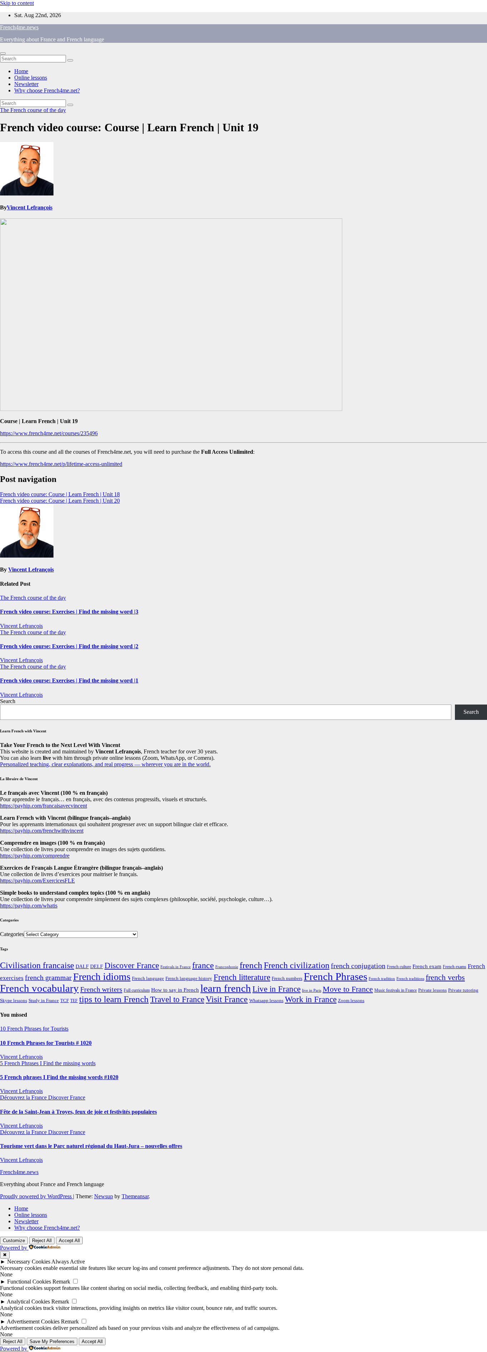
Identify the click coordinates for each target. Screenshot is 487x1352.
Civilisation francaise (37, 965)
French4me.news (19, 27)
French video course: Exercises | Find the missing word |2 (69, 646)
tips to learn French (114, 999)
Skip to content (17, 3)
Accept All (69, 1240)
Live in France (276, 988)
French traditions (410, 978)
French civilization (296, 965)
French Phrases (335, 976)
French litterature (242, 977)
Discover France (131, 965)
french (251, 965)
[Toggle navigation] (3, 53)
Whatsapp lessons (266, 1000)
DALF (82, 966)
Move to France (348, 989)
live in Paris (311, 990)
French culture (399, 966)
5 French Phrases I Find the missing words (48, 1063)
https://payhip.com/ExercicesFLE (37, 881)
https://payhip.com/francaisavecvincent (43, 806)
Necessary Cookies (28, 1262)
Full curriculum (137, 990)
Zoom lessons (351, 1000)
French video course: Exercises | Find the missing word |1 (69, 680)
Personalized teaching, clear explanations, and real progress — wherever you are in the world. (105, 764)
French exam (426, 966)
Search (7, 701)
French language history (188, 978)
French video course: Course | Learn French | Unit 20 (60, 501)
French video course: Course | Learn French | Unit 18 (60, 494)
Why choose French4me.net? (47, 90)
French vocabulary (39, 988)
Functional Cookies (29, 1282)
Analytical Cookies (28, 1301)
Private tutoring (463, 990)
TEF (74, 1000)
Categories (12, 934)
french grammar (48, 977)
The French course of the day (33, 110)
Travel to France (177, 999)
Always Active (68, 1262)
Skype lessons (13, 1000)
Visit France (227, 999)
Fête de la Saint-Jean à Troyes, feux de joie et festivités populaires (78, 1112)
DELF (96, 966)
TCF (64, 1000)
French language (148, 978)
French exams (454, 966)
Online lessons (30, 78)
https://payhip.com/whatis (28, 906)
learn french (225, 988)
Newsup (103, 1196)
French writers (101, 989)
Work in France (311, 999)
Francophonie (226, 967)
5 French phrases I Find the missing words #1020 (59, 1077)
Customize (14, 1240)
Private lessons (432, 990)
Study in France (44, 1000)
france (203, 965)
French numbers (287, 978)
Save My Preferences (52, 1341)
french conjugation (358, 966)
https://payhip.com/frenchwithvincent (41, 831)
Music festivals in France (395, 990)
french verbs (445, 977)
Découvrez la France (24, 1097)
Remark (61, 1282)
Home (21, 71)
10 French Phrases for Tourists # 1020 (46, 1043)
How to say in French (175, 990)
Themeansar (135, 1196)
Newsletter (26, 84)
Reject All (42, 1240)
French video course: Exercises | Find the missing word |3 (69, 612)
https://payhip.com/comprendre (35, 856)
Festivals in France (175, 967)
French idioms (101, 976)
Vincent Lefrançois (29, 207)
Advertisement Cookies (33, 1321)
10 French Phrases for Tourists (34, 1029)
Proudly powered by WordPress (36, 1196)
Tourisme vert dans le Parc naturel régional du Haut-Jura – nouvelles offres (91, 1146)
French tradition (382, 978)
